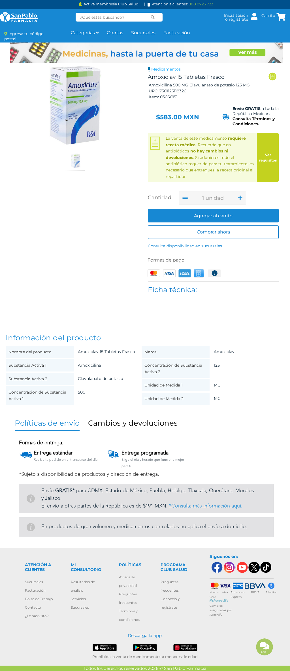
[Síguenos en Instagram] (229, 567)
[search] (153, 17)
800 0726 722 (201, 4)
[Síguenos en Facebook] (216, 567)
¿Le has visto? (37, 616)
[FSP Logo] (19, 17)
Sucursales (143, 32)
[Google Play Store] (145, 647)
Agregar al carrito (213, 215)
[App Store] (104, 647)
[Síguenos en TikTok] (266, 567)
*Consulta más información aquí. (205, 506)
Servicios (78, 599)
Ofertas (115, 32)
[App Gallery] (185, 647)
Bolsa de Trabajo (39, 599)
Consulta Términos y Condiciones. (254, 121)
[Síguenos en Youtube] (241, 567)
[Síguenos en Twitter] (254, 567)
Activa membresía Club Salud (111, 4)
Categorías (83, 32)
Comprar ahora (213, 232)
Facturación (176, 32)
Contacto (33, 607)
